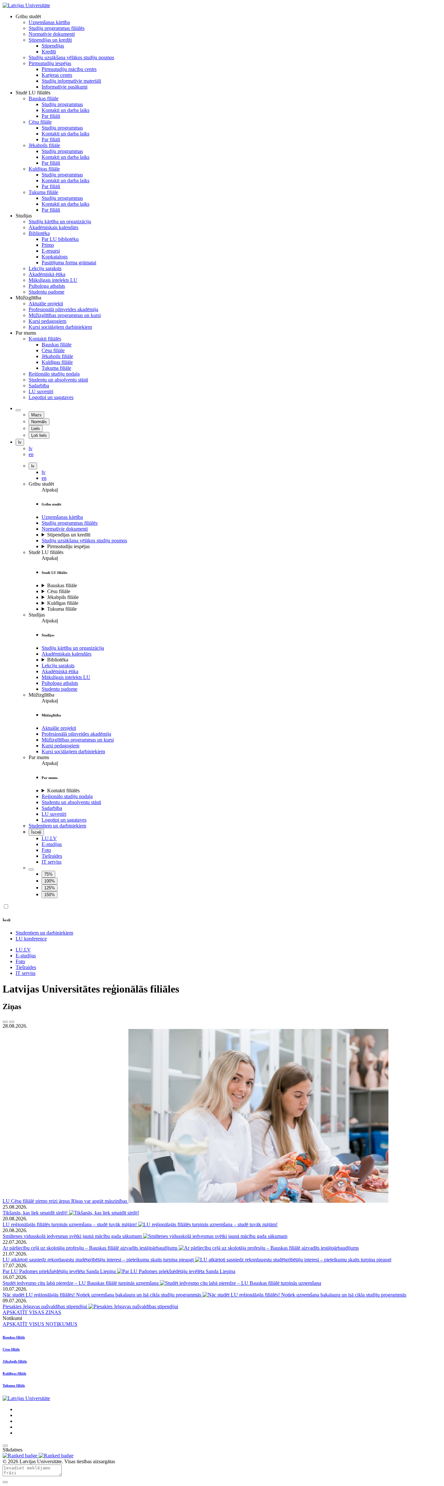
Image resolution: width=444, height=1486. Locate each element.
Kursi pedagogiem (60, 745)
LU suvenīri (54, 814)
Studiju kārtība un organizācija (73, 648)
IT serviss (51, 862)
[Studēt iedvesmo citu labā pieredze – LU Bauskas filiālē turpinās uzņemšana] (240, 1283)
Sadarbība (52, 808)
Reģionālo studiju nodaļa (67, 796)
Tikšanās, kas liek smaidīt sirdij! (36, 1212)
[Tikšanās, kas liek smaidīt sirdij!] (104, 1212)
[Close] (5, 1482)
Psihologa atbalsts (60, 683)
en (44, 478)
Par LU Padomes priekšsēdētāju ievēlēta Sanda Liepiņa (60, 1271)
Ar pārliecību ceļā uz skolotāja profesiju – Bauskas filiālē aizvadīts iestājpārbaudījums (91, 1248)
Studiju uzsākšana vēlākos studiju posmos (84, 540)
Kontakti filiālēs (63, 790)
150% (49, 894)
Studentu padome (59, 689)
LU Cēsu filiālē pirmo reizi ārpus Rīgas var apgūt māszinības (65, 1201)
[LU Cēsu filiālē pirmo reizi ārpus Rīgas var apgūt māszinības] (258, 1201)
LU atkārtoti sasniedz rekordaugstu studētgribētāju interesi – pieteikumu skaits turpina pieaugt (99, 1259)
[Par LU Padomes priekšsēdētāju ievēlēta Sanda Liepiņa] (176, 1271)
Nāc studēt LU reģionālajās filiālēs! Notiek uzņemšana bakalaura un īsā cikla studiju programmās (102, 1295)
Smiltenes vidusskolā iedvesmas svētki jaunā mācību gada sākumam (73, 1236)
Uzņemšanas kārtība (62, 517)
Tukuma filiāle (62, 609)
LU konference (31, 938)
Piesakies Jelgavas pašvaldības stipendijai (45, 1306)
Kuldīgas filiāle (62, 603)
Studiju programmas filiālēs (70, 523)
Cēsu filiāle (58, 591)
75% (48, 874)
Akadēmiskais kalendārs (66, 654)
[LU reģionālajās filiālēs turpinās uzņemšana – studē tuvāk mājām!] (208, 1224)
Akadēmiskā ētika (60, 671)
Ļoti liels (39, 435)
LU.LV (49, 838)
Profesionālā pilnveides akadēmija (76, 734)
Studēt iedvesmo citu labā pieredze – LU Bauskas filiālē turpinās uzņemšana (81, 1283)
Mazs (36, 414)
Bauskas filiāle (62, 585)
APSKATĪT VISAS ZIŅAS (32, 1312)
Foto (46, 850)
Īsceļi (36, 832)
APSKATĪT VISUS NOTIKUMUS (40, 1324)
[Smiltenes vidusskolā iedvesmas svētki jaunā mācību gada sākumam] (215, 1236)
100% (49, 881)
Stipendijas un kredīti (68, 534)
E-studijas (52, 844)
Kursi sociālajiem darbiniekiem (73, 751)
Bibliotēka (57, 659)
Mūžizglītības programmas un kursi (78, 740)
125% (49, 887)
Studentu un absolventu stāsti (71, 802)
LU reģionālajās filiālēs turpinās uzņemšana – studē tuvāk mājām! (70, 1224)
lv (19, 442)
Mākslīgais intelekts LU (66, 677)
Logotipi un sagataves (64, 820)
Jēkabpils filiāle (63, 597)
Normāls (39, 421)
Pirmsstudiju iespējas (68, 546)
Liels (35, 428)
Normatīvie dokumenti (65, 529)
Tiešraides (52, 856)
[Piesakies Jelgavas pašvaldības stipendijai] (133, 1306)
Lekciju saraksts (58, 665)
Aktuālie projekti (59, 728)
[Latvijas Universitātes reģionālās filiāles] (26, 5)
